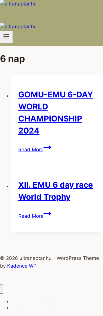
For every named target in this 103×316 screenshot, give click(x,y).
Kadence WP (22, 266)
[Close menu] (1, 289)
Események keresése (31, 307)
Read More (34, 149)
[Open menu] (6, 37)
